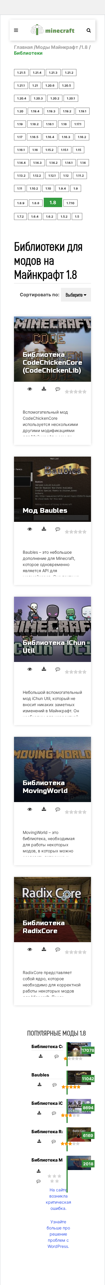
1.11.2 (80, 175)
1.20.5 (66, 85)
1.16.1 (21, 150)
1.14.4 (21, 162)
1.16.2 (82, 137)
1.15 (78, 150)
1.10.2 (34, 188)
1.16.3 (66, 137)
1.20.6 (50, 85)
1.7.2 (20, 216)
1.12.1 (52, 175)
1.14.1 (69, 162)
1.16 (35, 150)
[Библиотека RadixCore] (52, 909)
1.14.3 (37, 162)
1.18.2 (34, 124)
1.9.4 (62, 188)
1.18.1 (50, 124)
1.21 (35, 85)
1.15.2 (49, 150)
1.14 (83, 162)
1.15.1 (64, 150)
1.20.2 (54, 98)
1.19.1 (82, 111)
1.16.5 (34, 137)
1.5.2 (64, 216)
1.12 (66, 175)
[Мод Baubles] (52, 489)
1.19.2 (67, 111)
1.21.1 (21, 85)
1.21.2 (69, 72)
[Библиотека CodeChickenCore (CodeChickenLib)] (52, 349)
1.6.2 (49, 216)
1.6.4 (34, 216)
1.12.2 (37, 175)
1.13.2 (21, 175)
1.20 (20, 111)
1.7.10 (70, 203)
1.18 (64, 124)
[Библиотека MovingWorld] (52, 769)
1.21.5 (21, 72)
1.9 (76, 188)
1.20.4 (21, 98)
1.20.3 (38, 98)
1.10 (48, 188)
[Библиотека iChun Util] (52, 629)
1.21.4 (37, 72)
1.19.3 (51, 111)
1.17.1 (77, 124)
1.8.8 (35, 203)
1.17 (19, 137)
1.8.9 (20, 203)
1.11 (19, 188)
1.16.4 (50, 137)
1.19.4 (35, 111)
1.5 (77, 216)
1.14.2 (53, 162)
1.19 (20, 124)
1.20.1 (71, 98)
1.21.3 (53, 72)
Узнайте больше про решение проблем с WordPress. (58, 1234)
